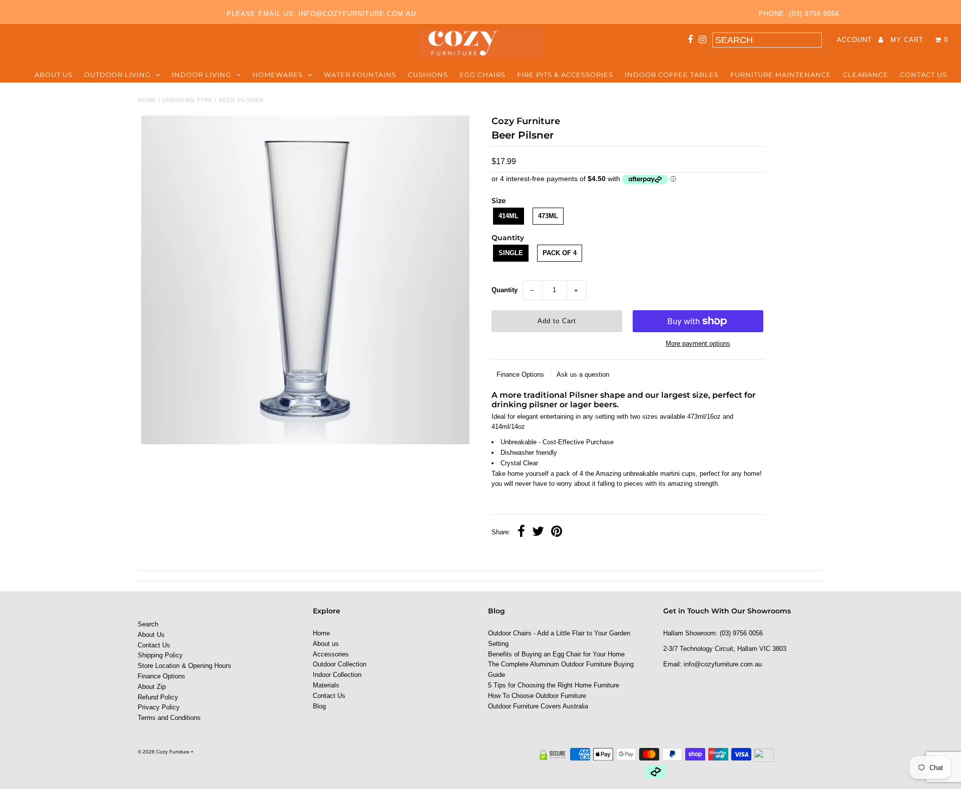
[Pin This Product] (556, 532)
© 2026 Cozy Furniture (164, 751)
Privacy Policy (159, 707)
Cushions (428, 75)
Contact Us (923, 75)
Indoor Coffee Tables (672, 75)
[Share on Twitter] (538, 532)
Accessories (331, 654)
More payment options (698, 343)
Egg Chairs (482, 75)
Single (511, 253)
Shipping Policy (160, 655)
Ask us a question (583, 374)
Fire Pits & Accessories (565, 75)
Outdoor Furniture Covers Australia (538, 706)
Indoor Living (201, 75)
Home (147, 100)
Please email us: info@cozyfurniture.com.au (321, 14)
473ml (548, 216)
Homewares (277, 75)
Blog (319, 706)
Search (148, 624)
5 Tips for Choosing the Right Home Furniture (553, 685)
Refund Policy (158, 697)
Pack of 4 (560, 253)
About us (54, 75)
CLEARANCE (865, 75)
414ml (509, 216)
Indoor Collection (337, 674)
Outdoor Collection (339, 664)
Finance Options (521, 374)
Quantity (505, 290)
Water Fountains (360, 75)
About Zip (152, 686)
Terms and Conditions (169, 717)
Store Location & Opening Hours (184, 665)
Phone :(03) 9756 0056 (799, 14)
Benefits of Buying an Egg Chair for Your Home (556, 654)
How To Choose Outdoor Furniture (537, 695)
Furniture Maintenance (780, 75)
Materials (326, 685)
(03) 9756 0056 (741, 633)
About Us (151, 634)
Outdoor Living (117, 75)
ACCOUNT (855, 40)
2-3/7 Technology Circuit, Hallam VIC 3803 (724, 648)
